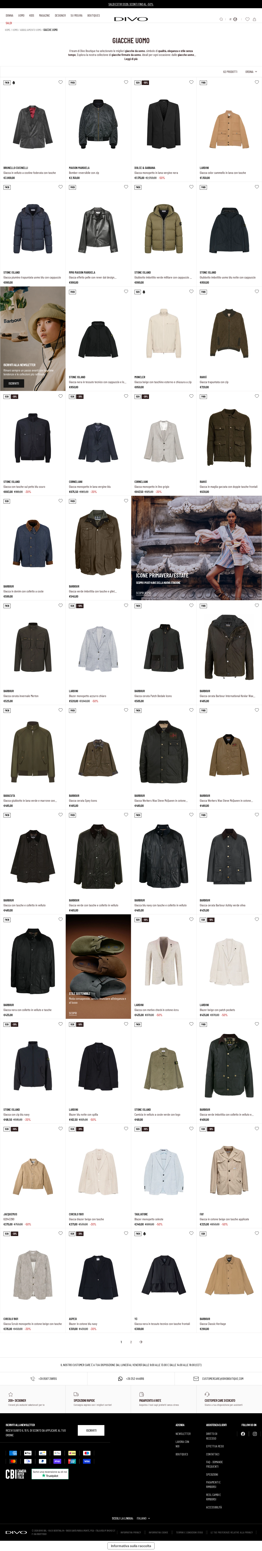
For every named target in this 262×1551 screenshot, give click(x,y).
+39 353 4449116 (135, 1378)
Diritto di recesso (211, 1436)
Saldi (9, 23)
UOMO (15, 30)
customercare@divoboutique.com (222, 1378)
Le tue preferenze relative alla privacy (232, 1532)
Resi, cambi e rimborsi (213, 1497)
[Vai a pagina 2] (141, 1342)
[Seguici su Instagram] (254, 1433)
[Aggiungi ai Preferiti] (61, 82)
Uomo (21, 15)
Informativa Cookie (158, 1532)
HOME (7, 30)
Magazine (44, 15)
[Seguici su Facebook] (243, 1433)
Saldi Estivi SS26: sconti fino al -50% (131, 4)
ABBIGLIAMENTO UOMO (30, 30)
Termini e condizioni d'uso (189, 1532)
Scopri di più (143, 593)
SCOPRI (73, 1013)
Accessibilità (214, 1507)
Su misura (76, 15)
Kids (31, 15)
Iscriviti (91, 1430)
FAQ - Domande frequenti (214, 1464)
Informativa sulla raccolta (131, 1546)
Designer (60, 15)
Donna (9, 15)
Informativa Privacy (131, 1532)
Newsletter (183, 1434)
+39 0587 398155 (47, 1378)
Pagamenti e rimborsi (213, 1484)
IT (231, 19)
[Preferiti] (247, 19)
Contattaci (212, 1454)
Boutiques (93, 15)
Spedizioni (212, 1474)
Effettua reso (215, 1446)
